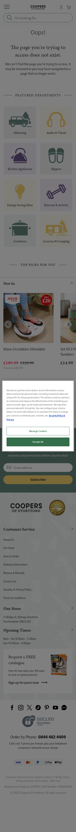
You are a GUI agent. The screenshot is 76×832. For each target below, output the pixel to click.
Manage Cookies (38, 431)
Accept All (38, 442)
